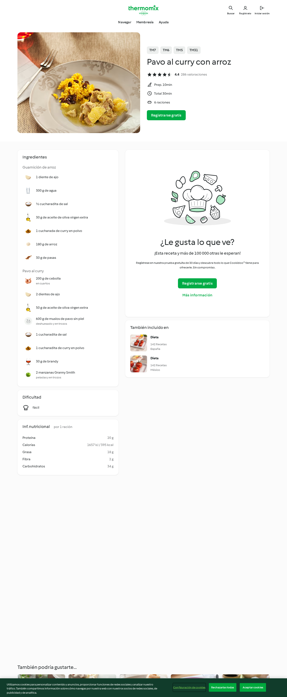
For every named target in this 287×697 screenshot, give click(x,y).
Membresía (145, 22)
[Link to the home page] (143, 10)
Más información (197, 295)
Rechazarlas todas (222, 687)
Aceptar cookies (253, 687)
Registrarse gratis (166, 115)
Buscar (230, 13)
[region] (143, 687)
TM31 (194, 50)
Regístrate (245, 13)
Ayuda (164, 22)
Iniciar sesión (262, 13)
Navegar (124, 22)
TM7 (152, 50)
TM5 (179, 50)
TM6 (166, 50)
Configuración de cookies (189, 687)
